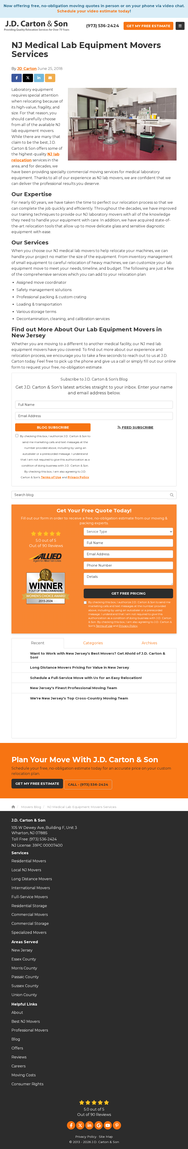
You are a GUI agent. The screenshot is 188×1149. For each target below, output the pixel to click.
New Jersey (22, 950)
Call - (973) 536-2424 (88, 784)
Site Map (106, 1136)
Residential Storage (29, 906)
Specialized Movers (28, 932)
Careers (18, 1066)
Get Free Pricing (128, 593)
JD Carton (27, 68)
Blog (15, 1039)
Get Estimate (148, 26)
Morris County (24, 968)
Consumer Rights (27, 1084)
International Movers (30, 888)
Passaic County (25, 977)
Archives (149, 643)
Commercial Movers (29, 914)
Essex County (23, 959)
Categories (93, 643)
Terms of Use (51, 477)
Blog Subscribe (53, 427)
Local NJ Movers (26, 870)
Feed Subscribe (137, 427)
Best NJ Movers (25, 1021)
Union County (24, 995)
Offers (17, 1048)
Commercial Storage (30, 923)
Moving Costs (23, 1075)
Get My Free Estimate (37, 783)
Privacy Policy (78, 477)
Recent (37, 643)
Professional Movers (29, 1030)
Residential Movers (28, 861)
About (17, 1012)
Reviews (18, 1057)
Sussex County (25, 986)
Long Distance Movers (31, 879)
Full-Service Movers (29, 897)
